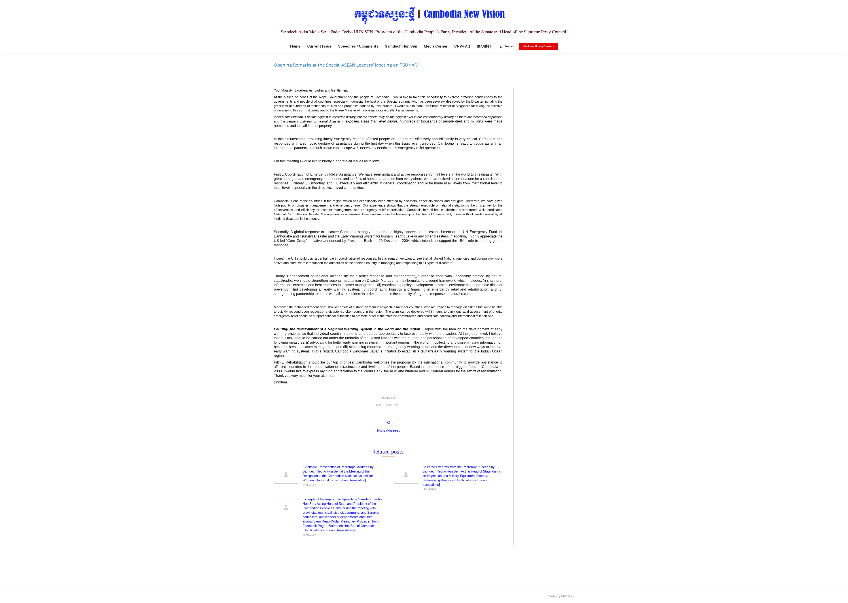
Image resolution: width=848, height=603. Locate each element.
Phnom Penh (392, 405)
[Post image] (286, 475)
